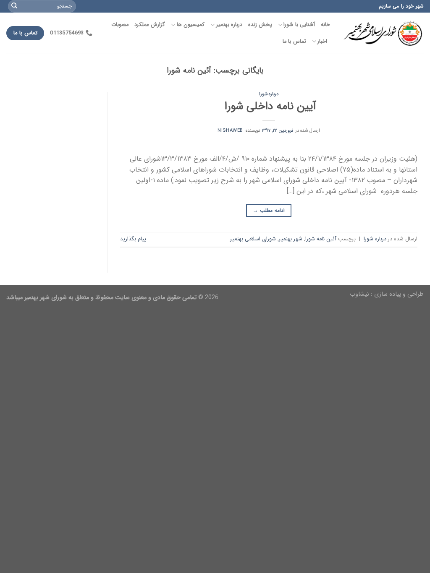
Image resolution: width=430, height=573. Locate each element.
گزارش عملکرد (149, 25)
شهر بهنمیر (290, 239)
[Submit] (14, 6)
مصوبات (119, 25)
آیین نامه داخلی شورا (268, 106)
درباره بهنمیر (229, 25)
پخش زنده (260, 25)
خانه (325, 25)
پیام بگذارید (133, 239)
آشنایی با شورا (299, 25)
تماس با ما (294, 41)
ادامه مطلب (268, 210)
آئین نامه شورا (320, 239)
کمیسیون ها (191, 25)
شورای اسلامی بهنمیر (253, 239)
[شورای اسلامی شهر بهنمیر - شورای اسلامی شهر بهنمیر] (383, 33)
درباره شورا (269, 94)
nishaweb (230, 130)
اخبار (322, 41)
